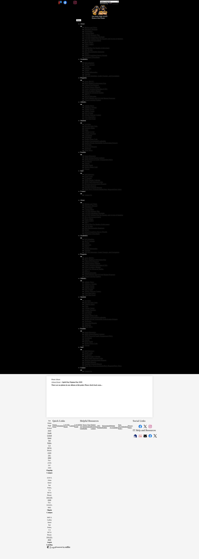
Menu (78, 20)
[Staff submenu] (81, 173)
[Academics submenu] (81, 61)
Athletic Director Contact (92, 115)
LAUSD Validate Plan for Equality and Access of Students (103, 39)
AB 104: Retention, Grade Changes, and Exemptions (101, 76)
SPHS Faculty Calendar (92, 180)
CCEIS (86, 67)
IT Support (88, 178)
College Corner (89, 132)
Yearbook (87, 148)
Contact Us (88, 195)
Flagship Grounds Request (93, 187)
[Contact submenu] (81, 193)
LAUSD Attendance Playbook (94, 37)
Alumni (86, 163)
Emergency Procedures (92, 57)
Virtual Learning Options (92, 100)
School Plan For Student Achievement (96, 48)
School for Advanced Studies (94, 93)
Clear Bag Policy (90, 117)
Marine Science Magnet (92, 87)
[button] (81, 202)
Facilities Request (90, 186)
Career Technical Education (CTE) (95, 89)
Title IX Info (88, 50)
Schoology (88, 137)
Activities (87, 124)
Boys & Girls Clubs (90, 126)
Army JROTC (89, 81)
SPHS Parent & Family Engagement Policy (98, 160)
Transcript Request (90, 147)
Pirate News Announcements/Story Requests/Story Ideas (102, 189)
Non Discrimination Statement (94, 52)
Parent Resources (90, 156)
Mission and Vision (90, 27)
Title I (86, 46)
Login (51, 547)
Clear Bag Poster (90, 119)
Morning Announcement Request (95, 184)
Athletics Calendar (90, 107)
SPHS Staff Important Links (93, 182)
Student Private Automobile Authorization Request (101, 143)
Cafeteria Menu (89, 128)
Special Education (90, 96)
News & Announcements (92, 40)
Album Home (55, 382)
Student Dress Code (91, 139)
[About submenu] (81, 26)
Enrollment (88, 161)
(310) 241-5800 (49, 455)
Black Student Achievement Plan (95, 83)
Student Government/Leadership (95, 141)
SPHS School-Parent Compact (94, 158)
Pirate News (88, 150)
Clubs (86, 130)
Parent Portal (88, 165)
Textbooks (87, 145)
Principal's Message (90, 29)
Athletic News (89, 106)
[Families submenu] (81, 154)
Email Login (88, 176)
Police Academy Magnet (92, 91)
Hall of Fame (88, 113)
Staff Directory (89, 174)
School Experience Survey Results (95, 55)
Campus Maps (89, 33)
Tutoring (87, 74)
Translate (115, 3)
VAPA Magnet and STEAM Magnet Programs (99, 98)
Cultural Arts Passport (91, 85)
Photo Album (88, 42)
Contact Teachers (90, 134)
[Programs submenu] (81, 80)
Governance (88, 31)
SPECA (87, 94)
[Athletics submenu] (81, 104)
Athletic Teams (89, 111)
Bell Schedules (89, 63)
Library (86, 70)
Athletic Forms (89, 109)
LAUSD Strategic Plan (92, 35)
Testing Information (90, 72)
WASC (86, 53)
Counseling (88, 135)
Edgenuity (87, 68)
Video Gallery (89, 44)
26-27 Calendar (89, 65)
